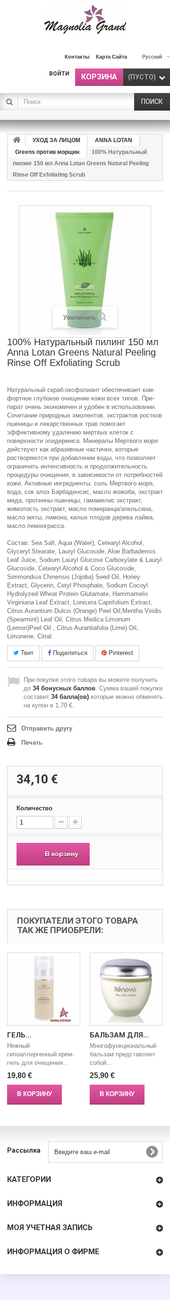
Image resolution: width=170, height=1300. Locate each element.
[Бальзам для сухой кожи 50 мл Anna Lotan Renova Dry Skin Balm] (126, 989)
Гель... (19, 1035)
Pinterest (120, 652)
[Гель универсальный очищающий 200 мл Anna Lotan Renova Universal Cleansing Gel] (43, 989)
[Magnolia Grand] (85, 19)
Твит (26, 652)
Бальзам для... (119, 1035)
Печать (31, 742)
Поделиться (69, 652)
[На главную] (17, 140)
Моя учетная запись (50, 1227)
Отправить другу (46, 728)
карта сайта (111, 56)
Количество (34, 808)
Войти (59, 73)
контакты (77, 56)
